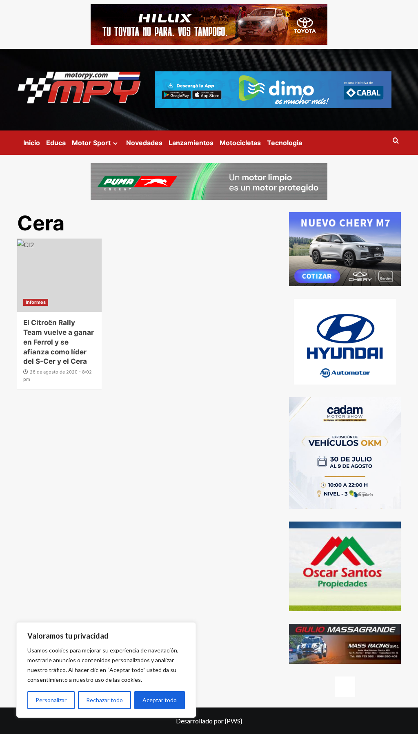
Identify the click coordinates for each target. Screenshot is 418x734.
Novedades (144, 143)
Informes (36, 302)
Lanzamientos (191, 143)
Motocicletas (240, 143)
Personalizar (51, 699)
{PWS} (233, 721)
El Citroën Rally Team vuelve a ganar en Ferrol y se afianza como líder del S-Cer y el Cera (58, 341)
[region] (106, 670)
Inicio (31, 143)
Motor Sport (91, 143)
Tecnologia (284, 143)
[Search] (396, 141)
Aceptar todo (159, 699)
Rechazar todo (104, 699)
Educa (56, 143)
